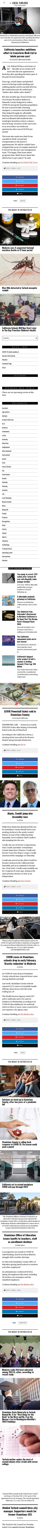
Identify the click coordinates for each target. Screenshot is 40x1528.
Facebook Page (7, 363)
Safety (4, 529)
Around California (18, 60)
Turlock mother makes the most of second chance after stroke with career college (20, 1462)
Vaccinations (6, 556)
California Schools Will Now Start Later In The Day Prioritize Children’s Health (19, 329)
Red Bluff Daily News (29, 163)
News (4, 505)
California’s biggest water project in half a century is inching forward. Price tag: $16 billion (26, 661)
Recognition (6, 521)
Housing (4, 486)
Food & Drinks (6, 466)
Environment (6, 455)
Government (6, 474)
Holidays (5, 482)
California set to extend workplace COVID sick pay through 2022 (17, 1185)
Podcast (4, 517)
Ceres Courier (25, 881)
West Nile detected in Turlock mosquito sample (19, 289)
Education (5, 443)
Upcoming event (7, 552)
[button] (36, 338)
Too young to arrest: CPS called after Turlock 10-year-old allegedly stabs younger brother (27, 578)
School (4, 533)
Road (3, 525)
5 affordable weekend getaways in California (26, 597)
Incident (4, 490)
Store (4, 367)
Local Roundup (6, 498)
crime (4, 435)
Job (3, 494)
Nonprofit (5, 509)
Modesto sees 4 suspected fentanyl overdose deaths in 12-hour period (18, 249)
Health (28, 60)
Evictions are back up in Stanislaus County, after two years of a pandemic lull (19, 1102)
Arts (3, 423)
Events (4, 459)
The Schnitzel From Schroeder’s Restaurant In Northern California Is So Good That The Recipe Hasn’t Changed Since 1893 (27, 618)
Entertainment (6, 451)
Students (5, 541)
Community (5, 431)
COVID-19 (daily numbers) (10, 352)
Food (3, 462)
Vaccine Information (8, 356)
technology (5, 544)
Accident (5, 408)
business (5, 427)
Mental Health (6, 502)
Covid (23, 1053)
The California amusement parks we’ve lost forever (26, 639)
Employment (6, 447)
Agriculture (6, 412)
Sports (4, 537)
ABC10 (23, 745)
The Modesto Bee (27, 1014)
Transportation (7, 548)
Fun (3, 470)
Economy (5, 439)
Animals (4, 416)
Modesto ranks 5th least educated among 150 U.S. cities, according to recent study (18, 1372)
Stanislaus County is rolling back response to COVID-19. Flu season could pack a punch (19, 1144)
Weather (5, 359)
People (4, 513)
